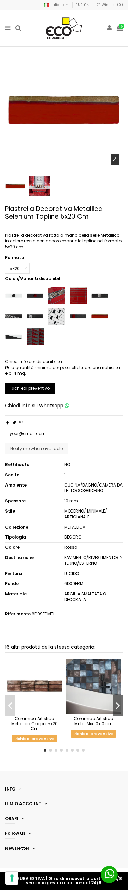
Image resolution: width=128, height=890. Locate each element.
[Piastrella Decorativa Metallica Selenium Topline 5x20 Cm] (99, 316)
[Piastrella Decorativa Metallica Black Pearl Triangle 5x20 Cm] (13, 316)
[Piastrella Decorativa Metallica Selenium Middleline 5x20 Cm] (78, 295)
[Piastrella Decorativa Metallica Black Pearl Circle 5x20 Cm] (99, 295)
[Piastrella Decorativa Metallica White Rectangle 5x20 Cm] (56, 316)
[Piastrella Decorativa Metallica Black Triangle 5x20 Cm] (35, 336)
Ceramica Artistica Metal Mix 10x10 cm (93, 721)
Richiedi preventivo (30, 388)
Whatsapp (52, 405)
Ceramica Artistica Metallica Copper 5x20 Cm (34, 723)
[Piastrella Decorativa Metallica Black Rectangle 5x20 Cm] (78, 316)
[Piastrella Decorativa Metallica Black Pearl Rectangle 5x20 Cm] (35, 316)
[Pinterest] (21, 422)
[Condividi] (7, 422)
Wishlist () (112, 5)
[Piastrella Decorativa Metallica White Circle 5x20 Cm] (13, 295)
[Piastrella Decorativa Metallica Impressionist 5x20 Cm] (56, 295)
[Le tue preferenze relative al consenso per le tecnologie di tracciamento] (11, 878)
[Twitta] (14, 422)
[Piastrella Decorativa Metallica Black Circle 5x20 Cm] (35, 295)
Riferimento (18, 614)
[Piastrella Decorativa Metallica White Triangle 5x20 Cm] (13, 336)
